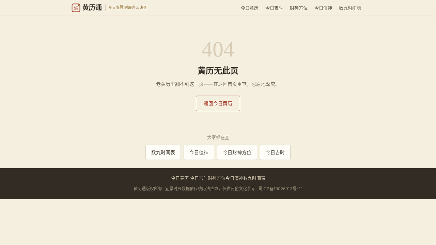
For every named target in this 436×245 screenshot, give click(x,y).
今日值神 (323, 8)
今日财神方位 (237, 152)
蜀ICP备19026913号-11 (281, 188)
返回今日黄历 (218, 103)
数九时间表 (350, 8)
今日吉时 (274, 8)
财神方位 (299, 8)
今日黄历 (250, 8)
